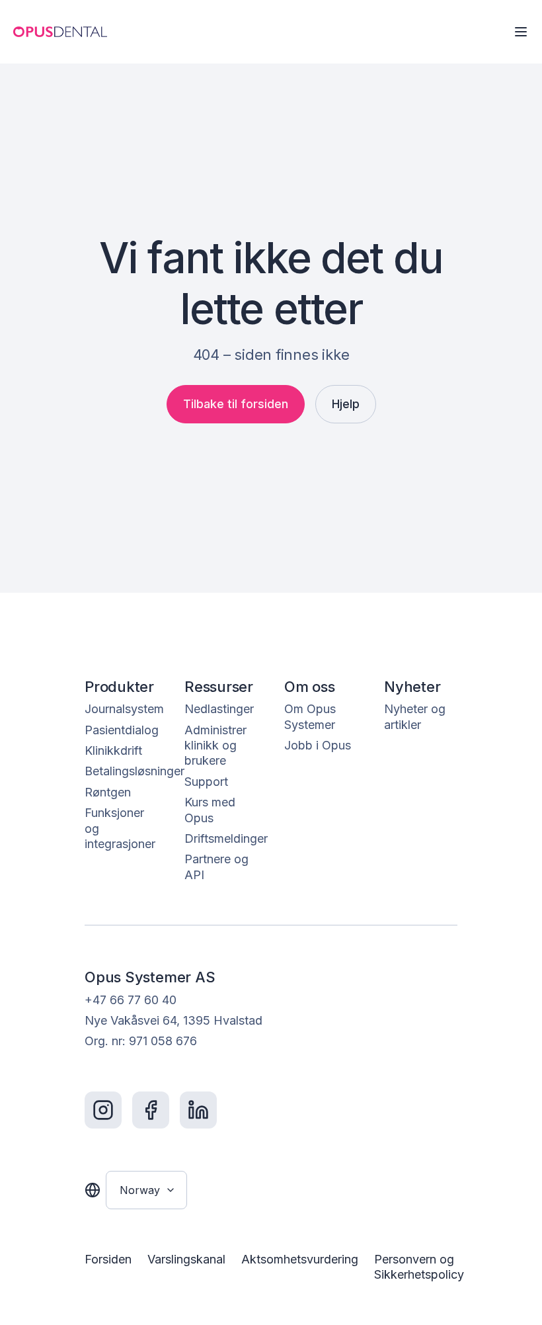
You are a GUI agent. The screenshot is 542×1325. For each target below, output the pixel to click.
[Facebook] (150, 1110)
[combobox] (146, 1190)
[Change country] (92, 1190)
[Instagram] (103, 1110)
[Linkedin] (198, 1110)
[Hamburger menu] (521, 32)
